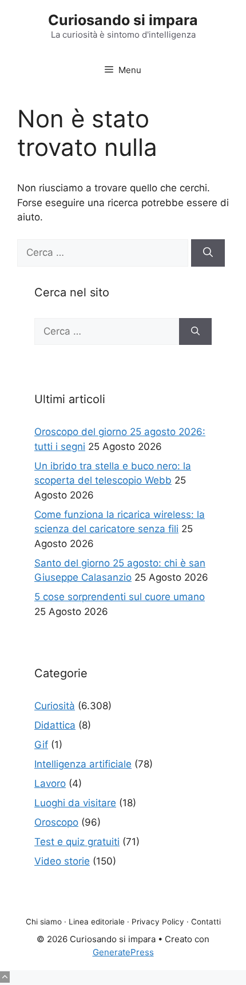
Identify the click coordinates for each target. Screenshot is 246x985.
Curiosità (54, 705)
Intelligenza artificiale (83, 764)
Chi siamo (44, 921)
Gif (41, 744)
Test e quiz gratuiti (77, 841)
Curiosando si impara (123, 20)
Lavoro (50, 783)
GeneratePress (123, 952)
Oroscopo (56, 822)
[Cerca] (208, 253)
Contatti (206, 921)
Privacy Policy (158, 921)
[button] (5, 977)
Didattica (55, 725)
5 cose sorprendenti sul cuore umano (119, 596)
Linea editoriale (97, 921)
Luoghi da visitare (75, 803)
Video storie (62, 861)
